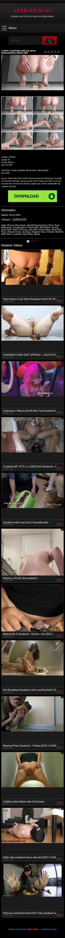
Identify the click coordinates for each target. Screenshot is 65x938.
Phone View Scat (16, 225)
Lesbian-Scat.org (48, 929)
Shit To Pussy (20, 229)
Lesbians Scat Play (22, 234)
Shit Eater (45, 227)
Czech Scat (45, 229)
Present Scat (14, 232)
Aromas (26, 232)
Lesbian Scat (19, 219)
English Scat (38, 232)
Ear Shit (33, 229)
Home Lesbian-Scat (18, 929)
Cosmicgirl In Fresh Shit (25, 227)
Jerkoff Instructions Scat (40, 225)
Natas (37, 234)
